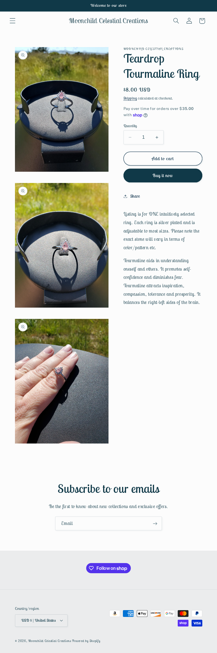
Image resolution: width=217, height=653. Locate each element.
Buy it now (163, 175)
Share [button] (135, 196)
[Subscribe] (155, 523)
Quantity (130, 125)
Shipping (130, 98)
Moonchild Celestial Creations (49, 641)
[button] (12, 20)
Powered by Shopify (86, 641)
